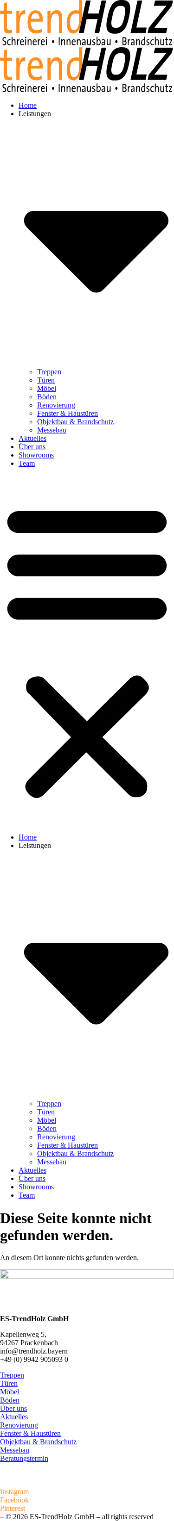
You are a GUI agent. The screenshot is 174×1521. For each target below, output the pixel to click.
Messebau (51, 430)
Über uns (32, 447)
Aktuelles (32, 438)
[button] (87, 650)
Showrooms (36, 455)
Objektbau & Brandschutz (75, 422)
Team (27, 463)
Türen (46, 380)
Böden (47, 397)
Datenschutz (18, 1475)
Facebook (14, 1500)
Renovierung (56, 405)
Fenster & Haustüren (67, 413)
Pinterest (12, 1508)
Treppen (49, 372)
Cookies (12, 1483)
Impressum (16, 1467)
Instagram (14, 1492)
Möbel (46, 388)
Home (28, 105)
